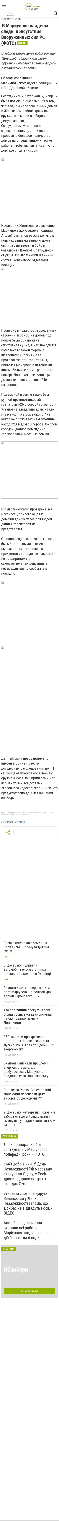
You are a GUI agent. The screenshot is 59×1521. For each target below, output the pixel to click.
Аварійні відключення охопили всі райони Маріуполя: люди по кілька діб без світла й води (27, 1230)
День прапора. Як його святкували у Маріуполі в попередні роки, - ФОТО (26, 1149)
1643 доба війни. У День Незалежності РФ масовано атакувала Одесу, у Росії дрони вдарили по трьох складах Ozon (28, 1174)
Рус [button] (11, 13)
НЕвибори (16, 1269)
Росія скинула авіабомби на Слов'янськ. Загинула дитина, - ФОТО (28, 947)
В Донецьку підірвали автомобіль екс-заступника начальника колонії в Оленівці (27, 969)
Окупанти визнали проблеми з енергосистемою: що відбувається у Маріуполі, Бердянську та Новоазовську (27, 1069)
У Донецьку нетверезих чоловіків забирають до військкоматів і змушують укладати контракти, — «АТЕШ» (29, 1118)
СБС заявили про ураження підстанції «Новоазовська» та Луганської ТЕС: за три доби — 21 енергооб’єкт (29, 1043)
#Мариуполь (7, 821)
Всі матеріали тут (29, 1291)
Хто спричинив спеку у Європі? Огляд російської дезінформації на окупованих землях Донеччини (28, 1016)
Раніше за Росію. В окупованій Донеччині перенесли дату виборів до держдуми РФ (27, 1094)
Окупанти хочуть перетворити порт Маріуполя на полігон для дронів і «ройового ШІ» (28, 992)
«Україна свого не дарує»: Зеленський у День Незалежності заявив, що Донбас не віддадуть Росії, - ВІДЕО (28, 1203)
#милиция (20, 821)
